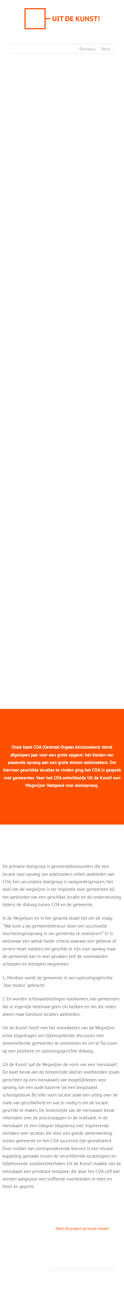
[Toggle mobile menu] (112, 34)
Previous (87, 49)
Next (105, 49)
